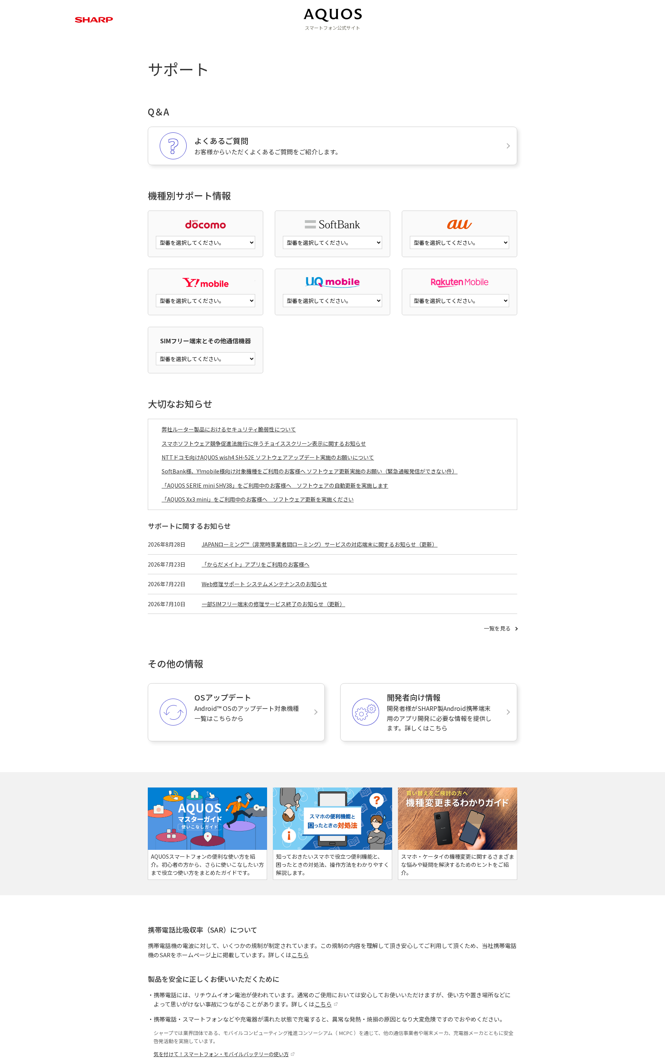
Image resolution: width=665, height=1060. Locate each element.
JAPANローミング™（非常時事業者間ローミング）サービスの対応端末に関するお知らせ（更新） (320, 544)
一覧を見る (497, 628)
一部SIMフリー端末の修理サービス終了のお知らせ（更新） (273, 604)
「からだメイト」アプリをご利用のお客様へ (255, 564)
